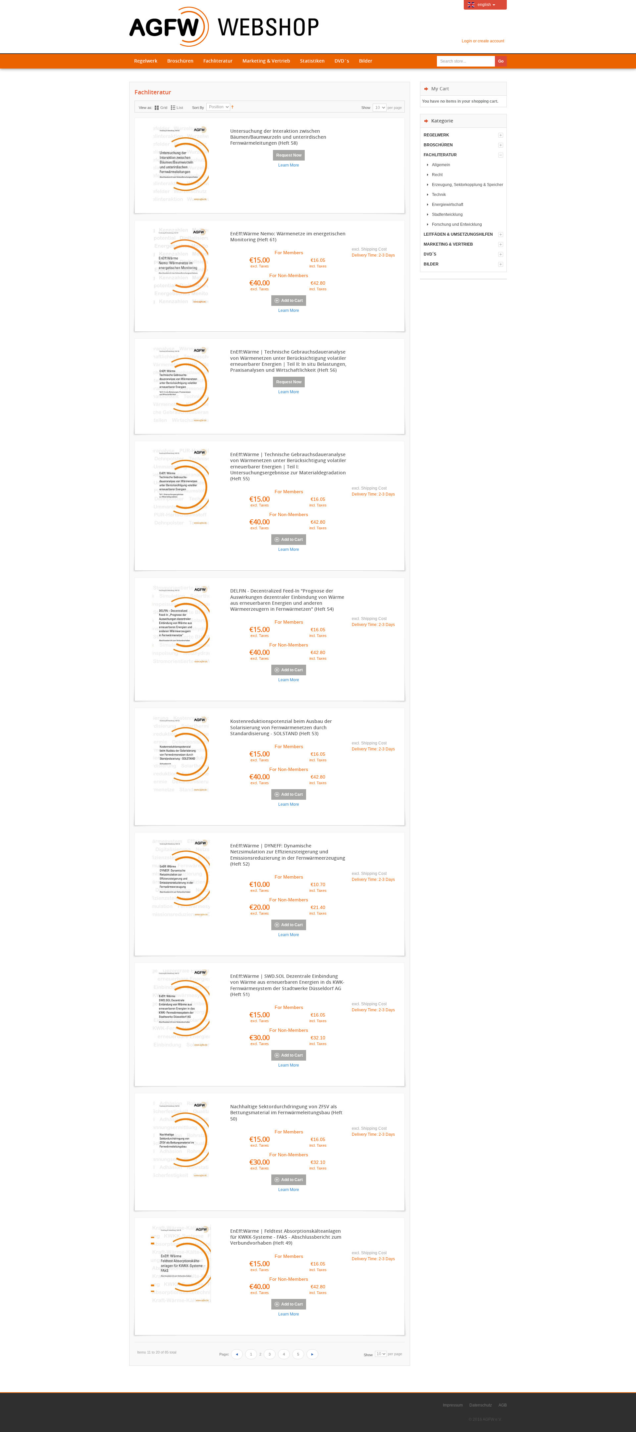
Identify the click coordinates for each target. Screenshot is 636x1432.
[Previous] (237, 1354)
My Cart (440, 88)
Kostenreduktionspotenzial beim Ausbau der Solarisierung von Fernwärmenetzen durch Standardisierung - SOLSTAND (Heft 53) (281, 727)
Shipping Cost (374, 249)
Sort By (198, 108)
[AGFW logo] (224, 27)
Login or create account (483, 41)
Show (365, 108)
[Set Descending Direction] (232, 107)
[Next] (312, 1354)
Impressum (453, 1405)
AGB (503, 1405)
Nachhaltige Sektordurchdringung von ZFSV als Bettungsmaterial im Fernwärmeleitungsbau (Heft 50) (286, 1113)
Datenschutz (480, 1405)
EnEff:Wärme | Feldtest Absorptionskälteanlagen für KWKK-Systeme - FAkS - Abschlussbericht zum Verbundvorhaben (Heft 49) (285, 1237)
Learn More (288, 165)
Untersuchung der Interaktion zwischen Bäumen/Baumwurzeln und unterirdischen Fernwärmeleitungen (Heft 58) (278, 137)
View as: (145, 108)
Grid (163, 108)
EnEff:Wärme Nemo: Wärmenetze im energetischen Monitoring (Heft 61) (287, 237)
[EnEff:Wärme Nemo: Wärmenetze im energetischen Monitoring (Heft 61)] (180, 267)
